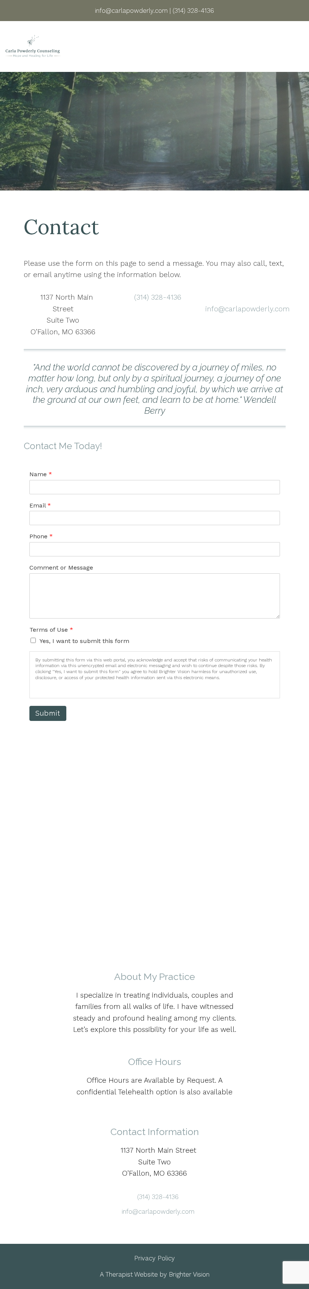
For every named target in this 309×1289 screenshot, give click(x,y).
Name (40, 474)
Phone (41, 536)
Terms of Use (51, 629)
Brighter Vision (189, 1274)
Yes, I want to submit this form (84, 640)
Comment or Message (61, 567)
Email (40, 505)
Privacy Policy (154, 1258)
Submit (47, 713)
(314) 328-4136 (157, 297)
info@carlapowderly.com (247, 309)
